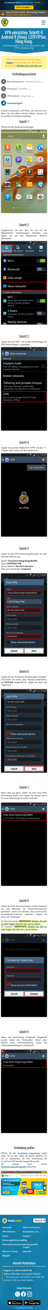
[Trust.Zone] (5, 22)
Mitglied (6, 1255)
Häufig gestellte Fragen (30, 1245)
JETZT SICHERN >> (24, 7)
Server (5, 1236)
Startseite (7, 1227)
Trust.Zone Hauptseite (28, 1153)
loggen (9, 62)
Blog (25, 1240)
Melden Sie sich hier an (29, 65)
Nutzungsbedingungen (12, 1240)
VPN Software (8, 1231)
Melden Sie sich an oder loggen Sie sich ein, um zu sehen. (24, 922)
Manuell (27, 1251)
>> (19, 15)
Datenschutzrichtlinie (12, 1244)
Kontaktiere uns (31, 1231)
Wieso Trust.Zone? (32, 1227)
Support (27, 1236)
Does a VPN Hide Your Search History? (22, 1273)
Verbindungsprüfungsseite (14, 1166)
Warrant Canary (10, 1251)
